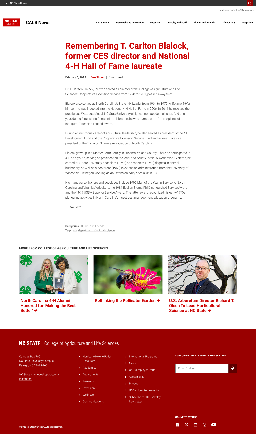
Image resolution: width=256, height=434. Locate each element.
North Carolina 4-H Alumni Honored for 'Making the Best (48, 305)
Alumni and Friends (204, 22)
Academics (89, 367)
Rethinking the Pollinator (126, 300)
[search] (250, 3)
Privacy (133, 383)
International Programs (143, 356)
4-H (75, 230)
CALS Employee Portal (142, 370)
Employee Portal (227, 10)
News (132, 363)
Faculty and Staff (177, 22)
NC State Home (18, 3)
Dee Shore (97, 77)
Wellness (88, 394)
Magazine (247, 22)
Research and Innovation (130, 22)
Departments (90, 374)
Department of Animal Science (96, 230)
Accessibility (136, 376)
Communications (93, 401)
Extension (155, 22)
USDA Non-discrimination (144, 390)
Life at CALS (228, 22)
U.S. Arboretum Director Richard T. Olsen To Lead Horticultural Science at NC (201, 305)
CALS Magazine (246, 10)
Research (88, 381)
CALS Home (103, 22)
